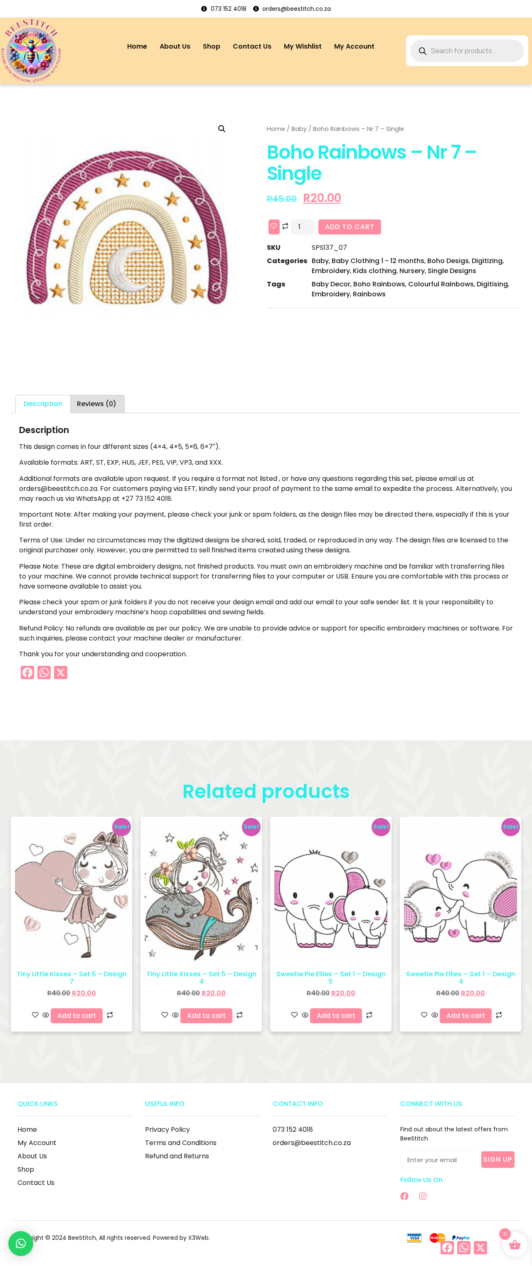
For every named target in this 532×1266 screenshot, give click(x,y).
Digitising (492, 284)
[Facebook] (404, 1196)
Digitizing (487, 261)
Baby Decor (331, 284)
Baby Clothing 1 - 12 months (378, 261)
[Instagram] (423, 1196)
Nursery (412, 271)
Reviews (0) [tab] (96, 404)
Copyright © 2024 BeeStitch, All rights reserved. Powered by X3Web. (112, 1238)
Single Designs (452, 271)
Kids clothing (375, 271)
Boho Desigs (448, 261)
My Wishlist (303, 46)
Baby (299, 129)
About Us (175, 46)
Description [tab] (43, 404)
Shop (211, 46)
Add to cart (349, 227)
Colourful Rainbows (441, 284)
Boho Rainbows (379, 284)
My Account (354, 46)
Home (137, 46)
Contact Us (252, 46)
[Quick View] (46, 1015)
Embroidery (331, 271)
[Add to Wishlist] (274, 226)
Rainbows (369, 294)
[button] (221, 128)
